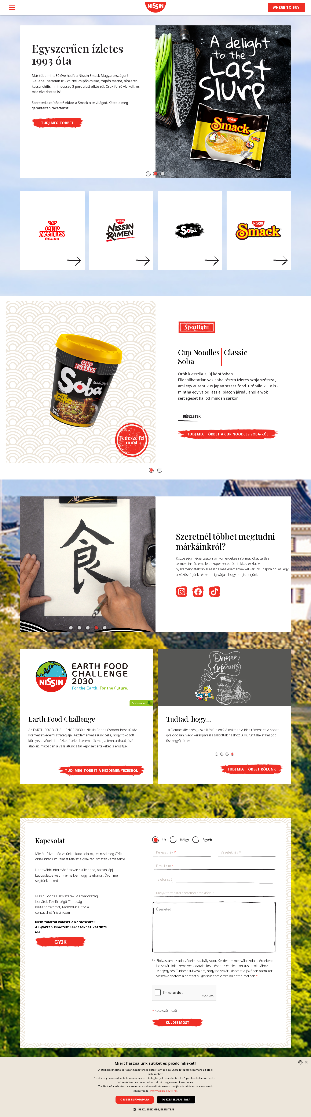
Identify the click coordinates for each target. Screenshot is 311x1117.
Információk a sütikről (163, 1090)
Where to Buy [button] (286, 7)
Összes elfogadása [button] (134, 1099)
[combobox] (300, 1062)
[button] (148, 173)
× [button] (306, 1062)
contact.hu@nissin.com (52, 912)
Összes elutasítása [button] (176, 1099)
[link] (155, 7)
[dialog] (155, 1087)
